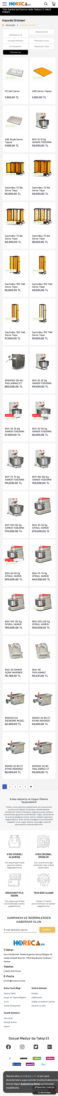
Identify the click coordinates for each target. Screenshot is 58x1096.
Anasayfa (11, 25)
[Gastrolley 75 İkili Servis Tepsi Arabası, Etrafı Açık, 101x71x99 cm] (42, 217)
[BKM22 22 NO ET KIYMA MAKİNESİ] (42, 699)
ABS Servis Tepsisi (42, 91)
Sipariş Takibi (10, 993)
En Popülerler (15, 46)
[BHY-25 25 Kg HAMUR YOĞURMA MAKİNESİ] (42, 362)
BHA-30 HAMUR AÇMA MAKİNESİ (13, 671)
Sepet (7, 1026)
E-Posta (9, 976)
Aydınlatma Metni (30, 1084)
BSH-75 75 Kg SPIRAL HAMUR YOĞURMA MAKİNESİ (40, 574)
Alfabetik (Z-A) (41, 32)
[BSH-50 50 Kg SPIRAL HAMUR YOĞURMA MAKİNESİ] (15, 554)
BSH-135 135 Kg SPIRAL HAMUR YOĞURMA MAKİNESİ (13, 623)
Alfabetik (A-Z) (15, 35)
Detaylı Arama (10, 1022)
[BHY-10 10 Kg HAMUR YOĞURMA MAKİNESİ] (42, 121)
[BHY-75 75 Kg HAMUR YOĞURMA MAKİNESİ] (15, 458)
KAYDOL (46, 930)
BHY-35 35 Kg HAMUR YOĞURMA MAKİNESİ (14, 430)
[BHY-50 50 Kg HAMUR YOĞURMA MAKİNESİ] (42, 410)
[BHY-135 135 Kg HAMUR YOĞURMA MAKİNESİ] (15, 506)
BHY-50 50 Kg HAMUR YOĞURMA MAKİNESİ (42, 430)
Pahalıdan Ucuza (41, 41)
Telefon (8, 967)
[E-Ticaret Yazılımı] (29, 1076)
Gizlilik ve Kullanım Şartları (43, 1002)
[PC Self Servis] (15, 72)
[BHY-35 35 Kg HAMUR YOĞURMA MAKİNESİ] (15, 410)
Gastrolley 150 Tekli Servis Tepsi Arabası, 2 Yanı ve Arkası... (15, 285)
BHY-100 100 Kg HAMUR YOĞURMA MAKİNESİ (42, 478)
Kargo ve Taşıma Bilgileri (15, 997)
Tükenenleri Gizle (41, 46)
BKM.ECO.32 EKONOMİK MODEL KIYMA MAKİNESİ (14, 719)
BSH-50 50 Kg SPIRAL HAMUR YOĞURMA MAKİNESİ (13, 574)
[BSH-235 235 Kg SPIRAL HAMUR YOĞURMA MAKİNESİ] (42, 603)
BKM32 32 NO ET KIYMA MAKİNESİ (14, 767)
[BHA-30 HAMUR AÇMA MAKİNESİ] (15, 651)
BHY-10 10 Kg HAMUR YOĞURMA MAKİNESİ (42, 141)
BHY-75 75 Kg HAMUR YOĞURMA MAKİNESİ (14, 478)
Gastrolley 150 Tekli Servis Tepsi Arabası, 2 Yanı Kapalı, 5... (15, 333)
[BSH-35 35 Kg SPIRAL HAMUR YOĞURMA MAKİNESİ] (42, 506)
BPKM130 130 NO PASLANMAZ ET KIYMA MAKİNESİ (14, 382)
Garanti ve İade (39, 1006)
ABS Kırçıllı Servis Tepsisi (14, 141)
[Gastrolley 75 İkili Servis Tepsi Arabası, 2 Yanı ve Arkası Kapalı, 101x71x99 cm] (42, 169)
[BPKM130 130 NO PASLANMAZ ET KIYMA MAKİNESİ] (15, 362)
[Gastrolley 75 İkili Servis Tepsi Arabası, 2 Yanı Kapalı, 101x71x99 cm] (15, 217)
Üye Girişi (8, 1018)
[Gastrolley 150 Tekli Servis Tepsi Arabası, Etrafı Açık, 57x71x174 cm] (42, 313)
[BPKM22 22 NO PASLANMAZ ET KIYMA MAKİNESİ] (42, 747)
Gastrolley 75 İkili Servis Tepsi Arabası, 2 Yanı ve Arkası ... (14, 189)
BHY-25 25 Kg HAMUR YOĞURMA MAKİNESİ (42, 382)
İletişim (35, 993)
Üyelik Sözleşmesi (12, 1006)
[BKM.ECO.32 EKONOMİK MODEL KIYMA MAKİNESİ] (15, 699)
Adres (9, 950)
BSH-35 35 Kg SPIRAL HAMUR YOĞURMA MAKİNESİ (40, 526)
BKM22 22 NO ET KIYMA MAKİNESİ (41, 719)
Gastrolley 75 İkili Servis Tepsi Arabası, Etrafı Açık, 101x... (42, 237)
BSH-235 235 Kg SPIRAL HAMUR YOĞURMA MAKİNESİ (41, 623)
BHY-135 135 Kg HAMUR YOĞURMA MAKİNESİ (14, 526)
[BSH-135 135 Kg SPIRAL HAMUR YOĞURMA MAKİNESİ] (15, 603)
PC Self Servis (12, 91)
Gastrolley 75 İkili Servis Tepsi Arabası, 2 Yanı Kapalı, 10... (14, 237)
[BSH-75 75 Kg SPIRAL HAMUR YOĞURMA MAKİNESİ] (42, 554)
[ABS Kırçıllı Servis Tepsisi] (15, 121)
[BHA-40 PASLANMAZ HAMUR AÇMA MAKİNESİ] (42, 651)
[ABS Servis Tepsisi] (42, 72)
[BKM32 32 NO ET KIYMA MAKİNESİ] (15, 747)
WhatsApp (46, 1092)
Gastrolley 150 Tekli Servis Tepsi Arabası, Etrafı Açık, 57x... (42, 333)
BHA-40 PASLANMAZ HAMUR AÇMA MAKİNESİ (39, 671)
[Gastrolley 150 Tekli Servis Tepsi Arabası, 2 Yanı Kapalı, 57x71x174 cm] (15, 313)
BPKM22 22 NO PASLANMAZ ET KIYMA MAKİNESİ (41, 767)
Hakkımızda (37, 997)
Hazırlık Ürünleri (27, 25)
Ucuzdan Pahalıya (15, 41)
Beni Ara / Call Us (45, 1087)
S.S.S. (6, 1002)
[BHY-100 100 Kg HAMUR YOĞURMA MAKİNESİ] (42, 458)
